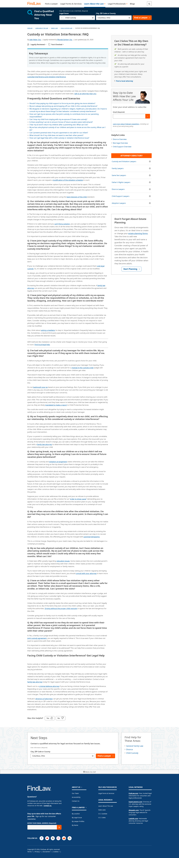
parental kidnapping (92, 537)
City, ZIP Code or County (106, 13)
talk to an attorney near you (85, 93)
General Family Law (134, 746)
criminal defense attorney (49, 686)
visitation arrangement (58, 462)
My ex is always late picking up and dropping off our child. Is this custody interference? (63, 106)
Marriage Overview (120, 143)
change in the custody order (82, 368)
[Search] (149, 3)
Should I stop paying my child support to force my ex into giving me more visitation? (62, 103)
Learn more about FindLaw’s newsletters (126, 124)
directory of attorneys (44, 699)
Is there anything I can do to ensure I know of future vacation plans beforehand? (61, 122)
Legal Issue (64, 13)
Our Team (75, 793)
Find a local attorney (124, 81)
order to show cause (78, 499)
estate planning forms (138, 233)
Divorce (129, 749)
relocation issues (63, 561)
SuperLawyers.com (135, 802)
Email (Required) (119, 112)
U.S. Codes (102, 817)
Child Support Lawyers (120, 196)
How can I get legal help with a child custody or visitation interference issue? (59, 138)
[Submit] (147, 116)
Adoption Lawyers (119, 203)
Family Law (54, 28)
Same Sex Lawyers (119, 175)
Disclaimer (46, 852)
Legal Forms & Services (106, 793)
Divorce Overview (120, 139)
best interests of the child (77, 197)
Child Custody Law (66, 28)
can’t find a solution (62, 224)
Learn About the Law (105, 806)
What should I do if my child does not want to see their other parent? (56, 135)
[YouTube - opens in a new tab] (47, 838)
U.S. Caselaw (102, 814)
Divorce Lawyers (118, 189)
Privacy (37, 852)
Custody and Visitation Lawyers (124, 161)
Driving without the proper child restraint (61, 608)
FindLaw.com (133, 793)
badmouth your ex (40, 387)
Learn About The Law (41, 28)
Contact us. (48, 806)
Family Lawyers (118, 168)
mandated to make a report (56, 405)
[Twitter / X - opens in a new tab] (53, 838)
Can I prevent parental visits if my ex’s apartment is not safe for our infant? (58, 132)
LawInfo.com (133, 819)
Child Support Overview (122, 146)
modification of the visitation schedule (68, 180)
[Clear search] (92, 17)
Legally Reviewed (37, 44)
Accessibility (76, 797)
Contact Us (75, 801)
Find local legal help (42, 344)
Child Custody (132, 753)
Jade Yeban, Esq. (35, 39)
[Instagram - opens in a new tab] (58, 838)
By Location (76, 814)
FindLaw (29, 28)
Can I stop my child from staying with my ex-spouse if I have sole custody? (58, 119)
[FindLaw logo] (35, 3)
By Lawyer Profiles (78, 821)
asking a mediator (48, 330)
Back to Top (90, 772)
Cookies (55, 852)
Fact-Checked (57, 44)
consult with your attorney (86, 573)
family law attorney (44, 444)
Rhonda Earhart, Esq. (64, 39)
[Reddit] (64, 838)
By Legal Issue (77, 817)
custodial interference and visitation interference (46, 77)
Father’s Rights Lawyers (121, 182)
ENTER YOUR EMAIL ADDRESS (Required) (41, 823)
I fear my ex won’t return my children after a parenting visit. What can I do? (58, 125)
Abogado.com (134, 810)
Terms (29, 852)
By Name (75, 825)
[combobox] (77, 17)
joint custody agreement (37, 638)
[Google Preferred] (70, 838)
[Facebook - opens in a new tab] (42, 838)
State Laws (102, 810)
